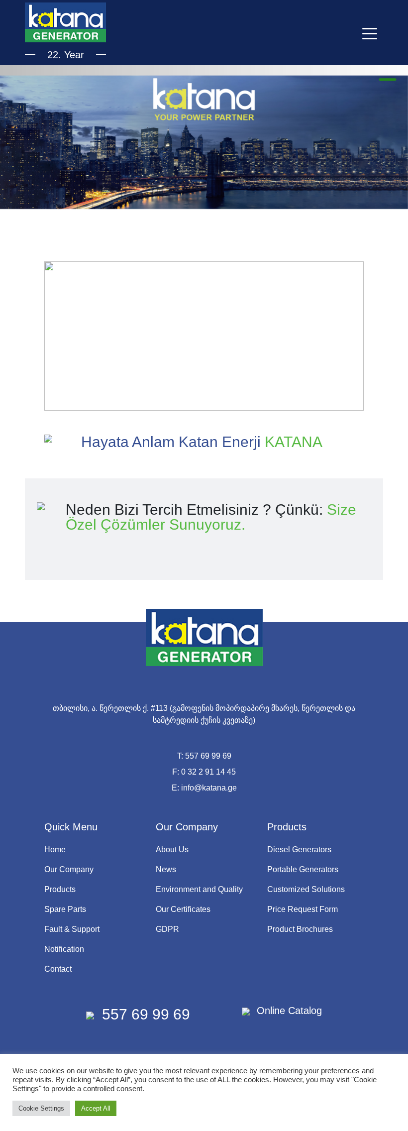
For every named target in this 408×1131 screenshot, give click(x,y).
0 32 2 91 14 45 (208, 772)
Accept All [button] (95, 1108)
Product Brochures (300, 929)
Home (55, 849)
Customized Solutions (306, 889)
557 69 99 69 (208, 756)
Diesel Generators (299, 849)
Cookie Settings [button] (41, 1108)
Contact (58, 969)
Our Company (69, 869)
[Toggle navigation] (369, 33)
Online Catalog (288, 1010)
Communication (204, 136)
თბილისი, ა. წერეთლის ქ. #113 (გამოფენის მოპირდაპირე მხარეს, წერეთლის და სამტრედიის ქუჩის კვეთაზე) (204, 714)
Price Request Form (302, 909)
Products (60, 889)
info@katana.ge (209, 788)
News (166, 869)
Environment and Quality (199, 889)
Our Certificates (183, 909)
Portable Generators (302, 869)
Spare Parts (65, 909)
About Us (172, 849)
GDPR (167, 929)
